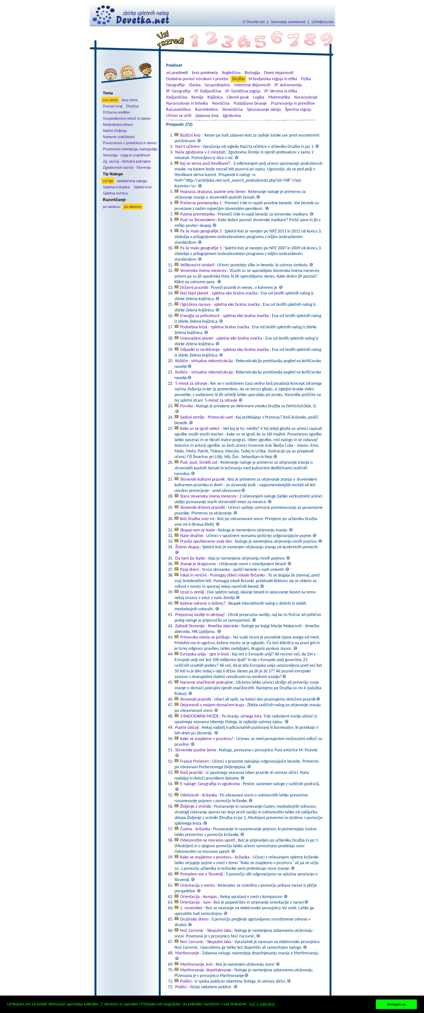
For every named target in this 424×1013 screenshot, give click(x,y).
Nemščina (221, 103)
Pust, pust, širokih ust (198, 462)
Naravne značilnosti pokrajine (206, 682)
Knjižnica (215, 97)
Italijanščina (176, 97)
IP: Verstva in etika (280, 91)
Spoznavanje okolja (264, 109)
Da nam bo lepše (190, 558)
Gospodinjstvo (217, 85)
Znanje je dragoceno (198, 564)
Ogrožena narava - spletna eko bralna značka (220, 304)
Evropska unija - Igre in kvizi (204, 654)
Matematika (279, 97)
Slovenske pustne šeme (195, 750)
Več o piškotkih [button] (262, 1004)
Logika (258, 97)
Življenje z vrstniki (195, 806)
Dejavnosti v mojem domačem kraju (212, 705)
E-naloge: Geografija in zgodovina (210, 784)
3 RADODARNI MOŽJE (199, 716)
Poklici (186, 981)
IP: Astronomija (288, 85)
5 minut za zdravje (191, 383)
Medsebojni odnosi (118, 124)
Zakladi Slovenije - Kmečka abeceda (206, 626)
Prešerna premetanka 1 (201, 203)
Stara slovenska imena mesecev (208, 496)
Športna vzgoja (298, 109)
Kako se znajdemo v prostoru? (206, 739)
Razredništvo (206, 109)
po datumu (132, 207)
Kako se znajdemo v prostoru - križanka (215, 857)
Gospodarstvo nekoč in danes (127, 118)
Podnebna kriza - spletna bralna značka (214, 327)
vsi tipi (108, 181)
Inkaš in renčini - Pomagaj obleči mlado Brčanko (222, 575)
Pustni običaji (187, 727)
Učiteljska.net (322, 22)
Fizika (306, 79)
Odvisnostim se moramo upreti (207, 840)
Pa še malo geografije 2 (201, 231)
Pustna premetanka (197, 214)
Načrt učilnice (187, 146)
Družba (238, 79)
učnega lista (251, 716)
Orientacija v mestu (197, 885)
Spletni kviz (142, 187)
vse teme (110, 100)
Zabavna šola (207, 116)
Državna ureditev (116, 112)
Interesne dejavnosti (252, 85)
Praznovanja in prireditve (293, 103)
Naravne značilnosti (118, 137)
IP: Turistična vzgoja (242, 91)
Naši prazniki (191, 772)
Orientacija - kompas (198, 897)
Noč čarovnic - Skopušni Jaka (205, 930)
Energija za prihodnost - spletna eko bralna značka (224, 316)
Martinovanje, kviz (196, 964)
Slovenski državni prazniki (202, 507)
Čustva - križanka (195, 829)
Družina (132, 106)
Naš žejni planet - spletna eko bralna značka (219, 293)
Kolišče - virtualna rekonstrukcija (204, 361)
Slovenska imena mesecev (203, 271)
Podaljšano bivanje (250, 103)
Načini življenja (115, 130)
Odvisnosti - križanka (198, 795)
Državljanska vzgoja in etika (273, 79)
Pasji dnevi (189, 569)
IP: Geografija (178, 91)
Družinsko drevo (194, 919)
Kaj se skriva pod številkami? (205, 163)
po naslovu (111, 207)
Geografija (175, 85)
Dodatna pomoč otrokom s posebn (197, 79)
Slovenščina (232, 109)
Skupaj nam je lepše (197, 530)
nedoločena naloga (132, 181)
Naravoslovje (306, 97)
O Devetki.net (253, 22)
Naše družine (191, 536)
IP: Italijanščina (207, 91)
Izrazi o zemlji (192, 592)
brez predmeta (205, 73)
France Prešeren (194, 761)
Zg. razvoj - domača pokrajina (126, 161)
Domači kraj (112, 106)
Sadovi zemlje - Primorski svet (206, 417)
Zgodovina (232, 116)
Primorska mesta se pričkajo (205, 637)
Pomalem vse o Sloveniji (201, 874)
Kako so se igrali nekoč (200, 428)
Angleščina (231, 73)
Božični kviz (190, 135)
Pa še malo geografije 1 (201, 248)
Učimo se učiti (178, 116)
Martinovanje (187, 953)
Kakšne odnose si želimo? (202, 603)
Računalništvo (178, 109)
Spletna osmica (115, 193)
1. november (191, 908)
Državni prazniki (194, 287)
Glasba (195, 85)
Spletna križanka (116, 187)
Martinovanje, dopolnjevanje (205, 970)
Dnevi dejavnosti (278, 73)
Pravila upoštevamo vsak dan (206, 541)
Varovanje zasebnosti (288, 22)
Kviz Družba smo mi (197, 519)
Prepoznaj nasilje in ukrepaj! (200, 615)
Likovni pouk (238, 97)
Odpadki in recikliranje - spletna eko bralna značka (224, 349)
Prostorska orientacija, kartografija (130, 149)
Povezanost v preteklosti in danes (130, 143)
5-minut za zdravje (221, 400)
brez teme (130, 100)
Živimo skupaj (187, 547)
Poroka (186, 406)
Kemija (197, 97)
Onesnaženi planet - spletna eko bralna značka (221, 338)
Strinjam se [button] (396, 1004)
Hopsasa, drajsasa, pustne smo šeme (212, 192)
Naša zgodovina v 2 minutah (200, 152)
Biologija (252, 73)
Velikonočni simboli (197, 265)
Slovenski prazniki (195, 699)
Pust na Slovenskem (197, 220)
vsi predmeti (177, 73)
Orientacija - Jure (195, 902)
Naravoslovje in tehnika (187, 103)
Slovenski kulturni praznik (202, 479)
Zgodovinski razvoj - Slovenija (127, 167)
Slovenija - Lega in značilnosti (126, 155)
